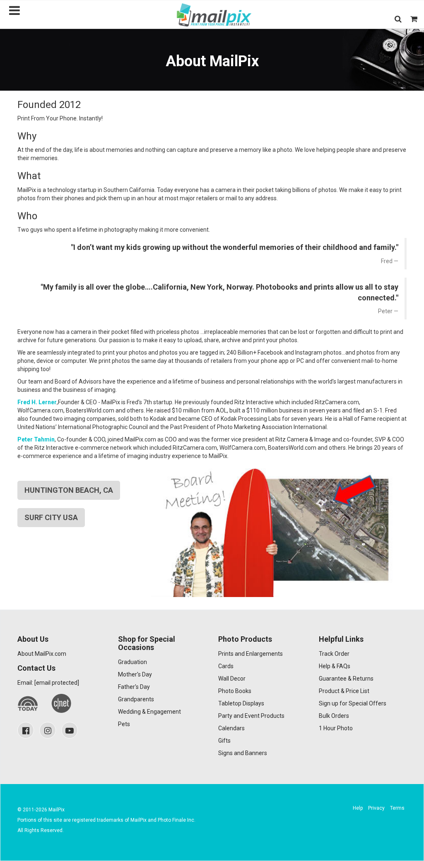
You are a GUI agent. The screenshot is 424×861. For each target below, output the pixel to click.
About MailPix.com (41, 653)
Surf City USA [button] (51, 517)
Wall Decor (232, 678)
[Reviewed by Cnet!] (61, 703)
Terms (397, 808)
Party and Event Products (251, 715)
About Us (32, 639)
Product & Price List (344, 691)
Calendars (231, 728)
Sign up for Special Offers (352, 703)
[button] (398, 19)
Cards (226, 666)
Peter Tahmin (36, 439)
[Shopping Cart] (414, 19)
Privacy (376, 808)
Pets (124, 724)
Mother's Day (135, 674)
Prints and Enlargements (250, 653)
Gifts (224, 740)
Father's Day (134, 687)
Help (358, 808)
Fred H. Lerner (37, 402)
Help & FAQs (334, 666)
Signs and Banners (242, 753)
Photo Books (234, 691)
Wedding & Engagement (149, 711)
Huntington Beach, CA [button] (68, 490)
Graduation (132, 662)
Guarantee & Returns (346, 678)
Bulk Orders (334, 715)
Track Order (334, 653)
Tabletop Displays (241, 703)
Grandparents (136, 699)
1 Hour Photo (336, 728)
